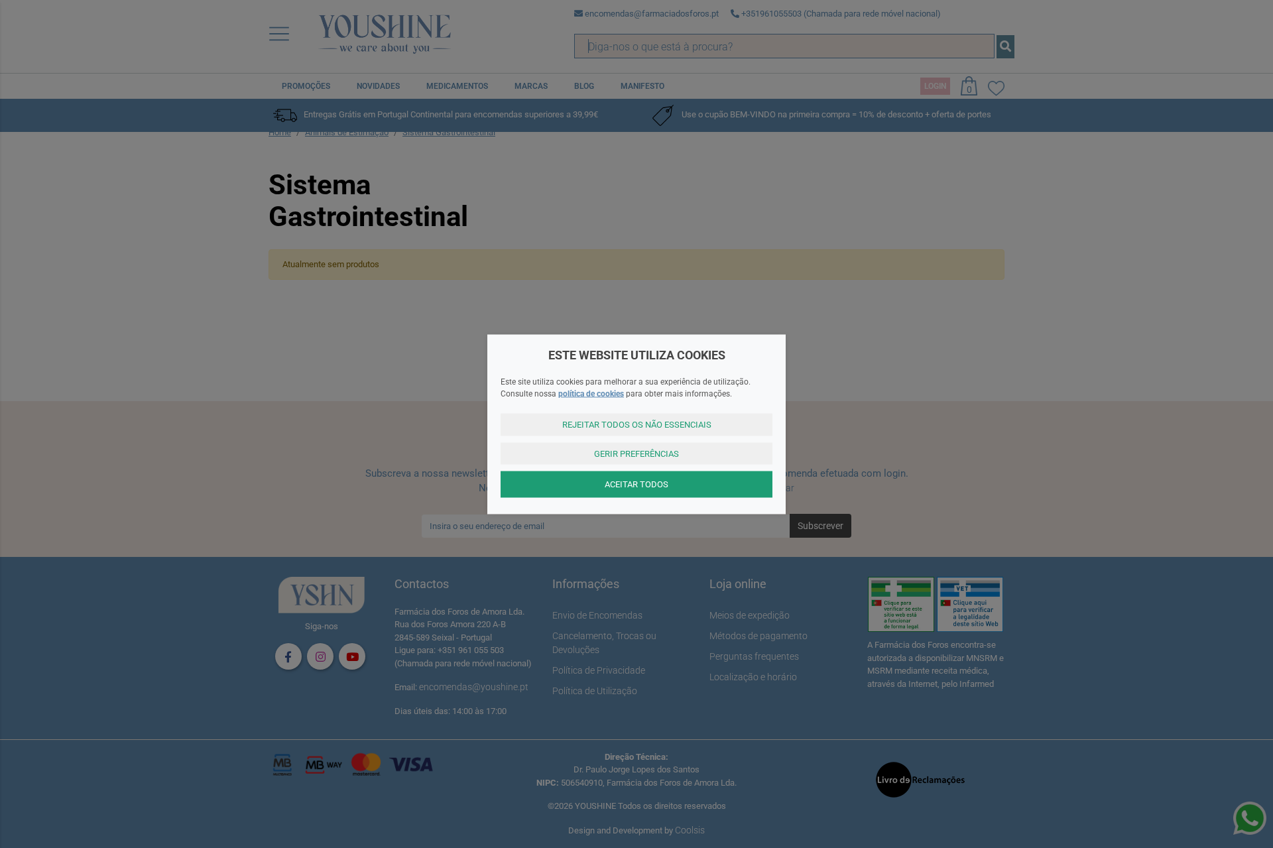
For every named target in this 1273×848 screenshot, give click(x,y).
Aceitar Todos (636, 484)
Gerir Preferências (636, 453)
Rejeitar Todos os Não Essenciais (636, 425)
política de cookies (591, 393)
